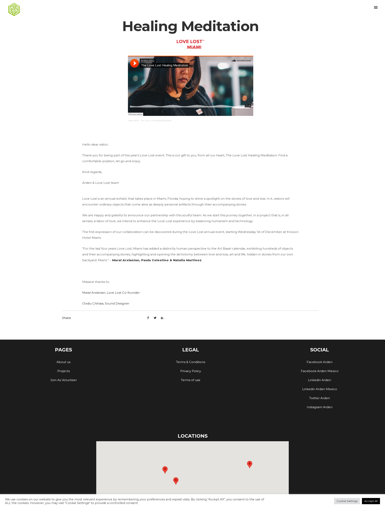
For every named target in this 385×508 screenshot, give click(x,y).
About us (63, 362)
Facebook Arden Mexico (319, 371)
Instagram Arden (319, 407)
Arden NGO (133, 120)
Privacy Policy (190, 371)
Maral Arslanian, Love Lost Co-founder (111, 292)
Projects (63, 371)
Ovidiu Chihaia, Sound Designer (105, 303)
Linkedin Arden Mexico (319, 389)
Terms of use (190, 380)
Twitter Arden (319, 398)
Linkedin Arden (319, 380)
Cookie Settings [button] (347, 501)
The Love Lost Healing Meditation (156, 120)
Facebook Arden (319, 362)
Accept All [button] (371, 501)
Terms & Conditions (190, 362)
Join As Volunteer (63, 380)
